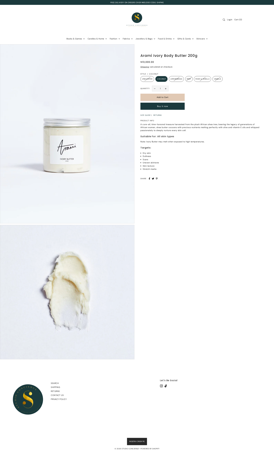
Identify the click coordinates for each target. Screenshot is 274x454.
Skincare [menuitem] (201, 38)
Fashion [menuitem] (114, 38)
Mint (189, 79)
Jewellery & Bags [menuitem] (144, 38)
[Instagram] (161, 385)
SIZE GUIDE (145, 115)
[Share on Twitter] (153, 178)
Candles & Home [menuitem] (96, 38)
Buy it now (162, 106)
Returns (55, 391)
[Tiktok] (166, 385)
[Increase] (165, 88)
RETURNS (157, 115)
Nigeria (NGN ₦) (137, 441)
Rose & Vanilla (202, 79)
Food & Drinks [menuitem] (165, 38)
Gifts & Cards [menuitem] (184, 38)
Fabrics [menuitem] (127, 38)
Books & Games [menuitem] (75, 38)
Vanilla (217, 79)
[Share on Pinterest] (157, 178)
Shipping (144, 67)
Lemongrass (176, 79)
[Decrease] (155, 88)
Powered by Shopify (150, 449)
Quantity (145, 88)
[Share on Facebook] (149, 178)
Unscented (147, 79)
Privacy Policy (59, 399)
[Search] (224, 20)
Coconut (161, 79)
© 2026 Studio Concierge (127, 449)
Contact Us (57, 395)
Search (55, 383)
